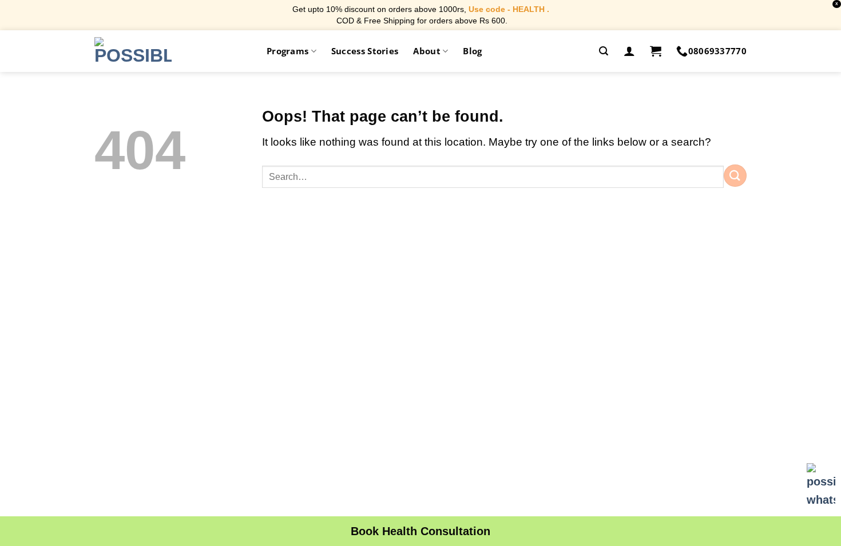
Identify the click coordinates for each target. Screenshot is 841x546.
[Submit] (735, 175)
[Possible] (133, 51)
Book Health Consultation (420, 531)
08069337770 (717, 51)
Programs (287, 51)
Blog (472, 51)
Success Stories (365, 51)
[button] (603, 51)
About (427, 51)
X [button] (836, 4)
